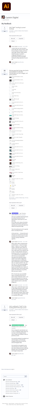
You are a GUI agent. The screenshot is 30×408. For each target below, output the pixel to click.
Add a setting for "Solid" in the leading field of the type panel (17, 307)
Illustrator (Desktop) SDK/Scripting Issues (14, 386)
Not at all (14, 38)
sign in (13, 369)
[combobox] (14, 376)
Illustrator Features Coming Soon (12, 393)
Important (22, 38)
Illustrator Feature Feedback (11, 391)
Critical (14, 41)
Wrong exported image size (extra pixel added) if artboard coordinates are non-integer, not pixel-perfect (18, 72)
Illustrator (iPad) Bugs (10, 388)
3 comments (11, 30)
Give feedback (9, 380)
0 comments (11, 309)
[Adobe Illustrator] (6, 7)
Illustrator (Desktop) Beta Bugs (12, 381)
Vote (4, 31)
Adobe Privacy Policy (20, 404)
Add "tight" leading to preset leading (17, 28)
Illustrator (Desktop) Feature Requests (21, 30)
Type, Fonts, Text (12, 31)
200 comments (11, 197)
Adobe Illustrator (9, 396)
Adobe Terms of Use (12, 404)
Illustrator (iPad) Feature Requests (12, 390)
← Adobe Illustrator (5, 19)
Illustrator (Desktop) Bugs (19, 197)
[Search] (25, 376)
